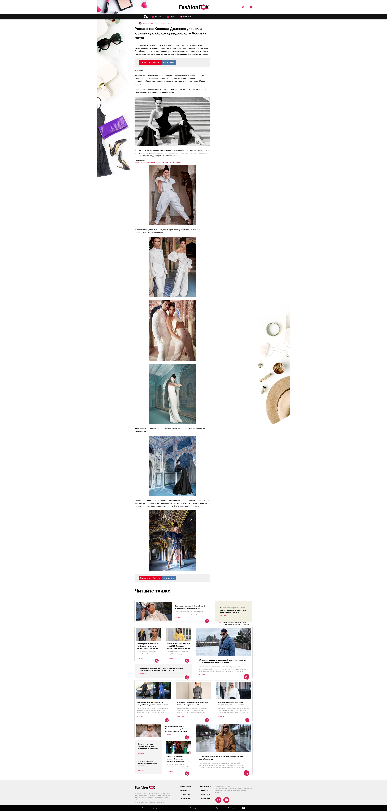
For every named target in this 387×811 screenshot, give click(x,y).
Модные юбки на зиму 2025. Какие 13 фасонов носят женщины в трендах (231, 704)
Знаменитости (185, 790)
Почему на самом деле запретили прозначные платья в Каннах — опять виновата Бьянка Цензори (233, 610)
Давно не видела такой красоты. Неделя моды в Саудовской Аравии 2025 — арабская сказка (176, 760)
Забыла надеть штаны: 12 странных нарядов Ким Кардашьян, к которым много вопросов (152, 705)
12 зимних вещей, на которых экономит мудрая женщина (147, 763)
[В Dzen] (249, 7)
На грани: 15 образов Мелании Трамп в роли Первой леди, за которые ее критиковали (148, 747)
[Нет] (384, 808)
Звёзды (158, 17)
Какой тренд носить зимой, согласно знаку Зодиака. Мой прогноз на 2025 (193, 704)
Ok (244, 808)
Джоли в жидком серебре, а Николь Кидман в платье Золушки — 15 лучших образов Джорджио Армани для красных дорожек (236, 623)
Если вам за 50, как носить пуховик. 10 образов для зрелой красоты (221, 757)
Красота (187, 17)
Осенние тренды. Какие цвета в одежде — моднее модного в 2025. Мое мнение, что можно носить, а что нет (161, 670)
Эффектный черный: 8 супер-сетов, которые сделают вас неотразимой (158, 162)
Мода (172, 17)
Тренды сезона (185, 787)
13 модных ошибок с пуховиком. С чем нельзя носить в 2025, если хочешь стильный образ (222, 661)
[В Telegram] (241, 7)
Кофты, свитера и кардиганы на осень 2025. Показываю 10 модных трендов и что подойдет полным (178, 647)
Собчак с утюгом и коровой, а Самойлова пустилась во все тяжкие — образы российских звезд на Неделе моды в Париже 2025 (147, 648)
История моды (185, 798)
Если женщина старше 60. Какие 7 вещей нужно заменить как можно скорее (190, 607)
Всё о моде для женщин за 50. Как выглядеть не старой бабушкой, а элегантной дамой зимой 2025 (176, 730)
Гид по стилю (185, 794)
